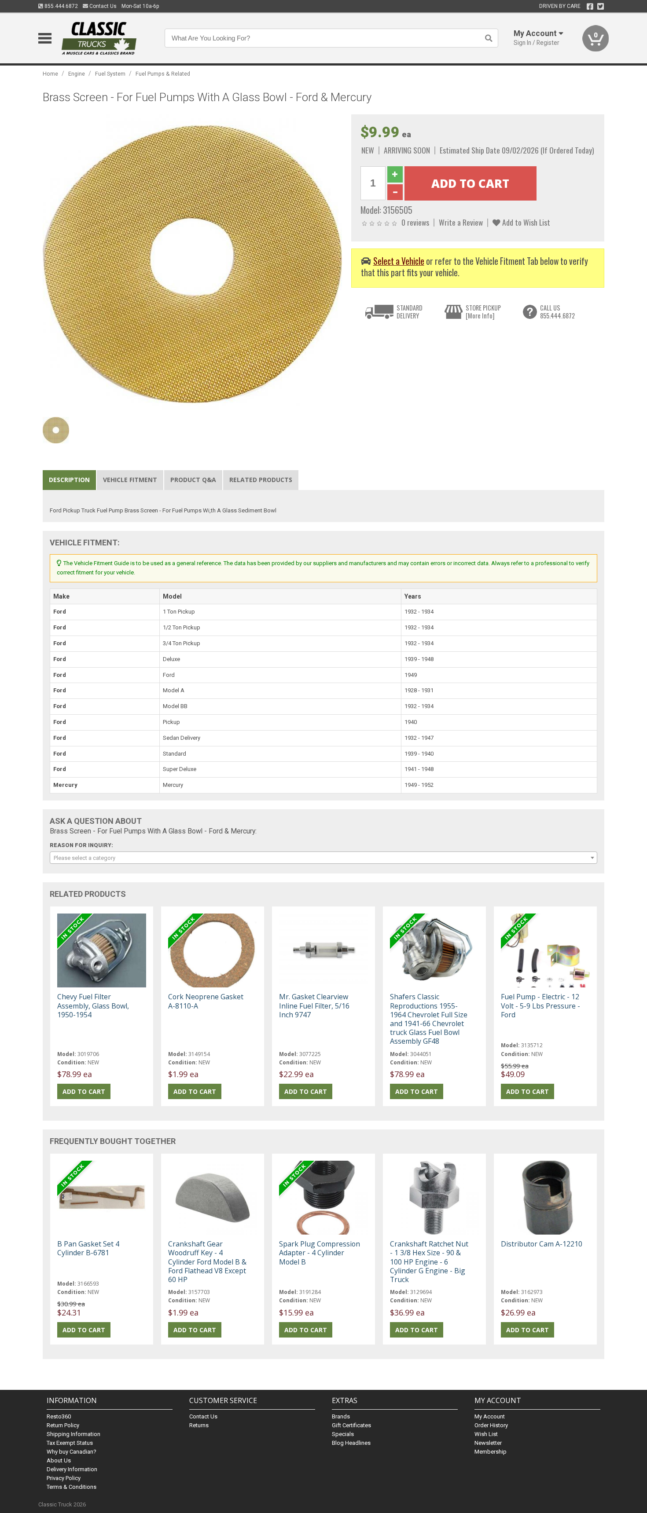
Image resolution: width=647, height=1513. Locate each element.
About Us (59, 1460)
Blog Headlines (351, 1443)
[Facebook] (590, 6)
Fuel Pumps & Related (163, 73)
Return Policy (63, 1425)
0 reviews (415, 222)
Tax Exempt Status (70, 1443)
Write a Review (461, 222)
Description (69, 479)
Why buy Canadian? (71, 1451)
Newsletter (488, 1443)
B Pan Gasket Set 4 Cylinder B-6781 (88, 1248)
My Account (489, 1416)
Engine (76, 73)
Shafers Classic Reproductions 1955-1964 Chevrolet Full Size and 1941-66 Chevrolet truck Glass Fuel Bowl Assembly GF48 (428, 1019)
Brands (341, 1416)
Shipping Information (73, 1434)
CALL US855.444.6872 (557, 311)
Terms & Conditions (71, 1487)
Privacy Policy (64, 1478)
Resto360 (59, 1416)
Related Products (260, 479)
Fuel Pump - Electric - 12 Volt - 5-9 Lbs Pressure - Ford (540, 1005)
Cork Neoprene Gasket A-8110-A (205, 1001)
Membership (490, 1451)
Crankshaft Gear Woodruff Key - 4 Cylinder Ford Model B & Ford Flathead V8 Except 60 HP (207, 1261)
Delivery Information (72, 1469)
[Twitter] (600, 6)
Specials (343, 1434)
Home (50, 73)
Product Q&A (193, 479)
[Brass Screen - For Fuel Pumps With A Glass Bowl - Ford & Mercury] (192, 263)
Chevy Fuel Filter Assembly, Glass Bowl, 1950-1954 (93, 1005)
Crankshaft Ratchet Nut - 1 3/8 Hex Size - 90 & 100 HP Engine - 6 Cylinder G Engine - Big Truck (429, 1261)
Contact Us (102, 6)
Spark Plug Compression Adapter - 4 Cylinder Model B (319, 1252)
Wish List (486, 1434)
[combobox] (323, 858)
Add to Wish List (525, 222)
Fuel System (110, 73)
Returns (199, 1425)
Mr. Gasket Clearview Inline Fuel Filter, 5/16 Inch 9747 (314, 1005)
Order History (491, 1425)
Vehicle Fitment (130, 479)
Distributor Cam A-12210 (541, 1244)
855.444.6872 (60, 6)
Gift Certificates (351, 1425)
